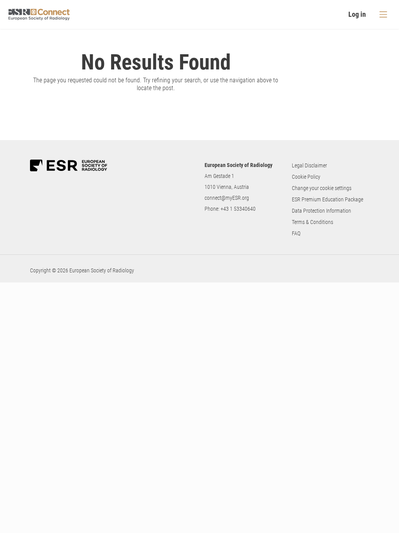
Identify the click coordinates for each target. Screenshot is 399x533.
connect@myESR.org (227, 198)
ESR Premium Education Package (327, 199)
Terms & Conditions (312, 222)
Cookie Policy (306, 177)
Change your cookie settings (321, 188)
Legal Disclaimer (309, 165)
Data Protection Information (321, 211)
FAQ (296, 233)
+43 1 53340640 (238, 209)
